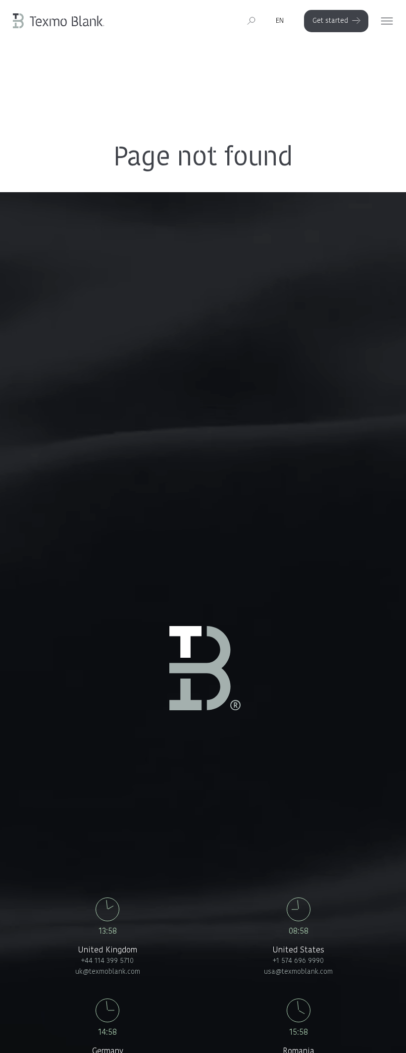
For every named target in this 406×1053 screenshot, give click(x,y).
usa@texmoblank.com (298, 972)
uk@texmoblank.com (107, 972)
